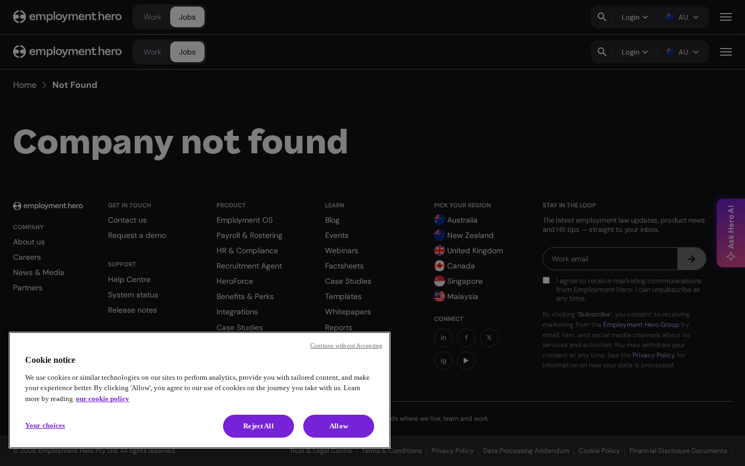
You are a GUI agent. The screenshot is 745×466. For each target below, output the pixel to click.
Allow (338, 426)
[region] (199, 390)
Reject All (258, 426)
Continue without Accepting (346, 345)
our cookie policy (102, 399)
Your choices (45, 425)
